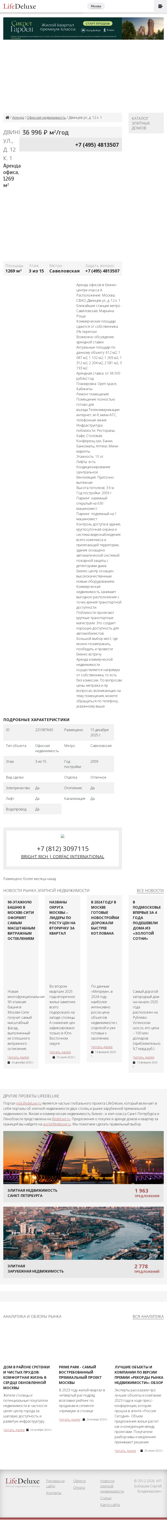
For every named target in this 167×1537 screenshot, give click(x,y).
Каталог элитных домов (141, 123)
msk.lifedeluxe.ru (28, 1103)
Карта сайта (110, 1504)
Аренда (18, 117)
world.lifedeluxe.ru (57, 1124)
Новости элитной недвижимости (112, 1486)
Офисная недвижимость (46, 117)
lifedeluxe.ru (61, 1118)
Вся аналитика (148, 1316)
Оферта (79, 1480)
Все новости (150, 890)
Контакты (53, 1492)
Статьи (105, 1498)
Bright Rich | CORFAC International (62, 856)
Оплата (79, 1487)
